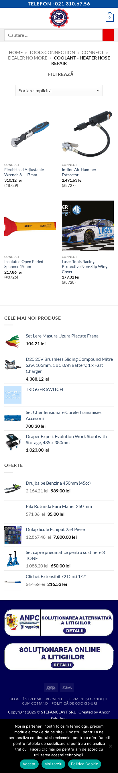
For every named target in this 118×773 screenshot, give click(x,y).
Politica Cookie (84, 764)
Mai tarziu (53, 764)
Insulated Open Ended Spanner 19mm (23, 264)
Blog (14, 699)
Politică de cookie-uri (74, 703)
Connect (93, 52)
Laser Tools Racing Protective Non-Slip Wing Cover (84, 266)
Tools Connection (52, 52)
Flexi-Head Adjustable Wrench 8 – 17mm (24, 172)
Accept (29, 764)
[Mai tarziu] (110, 747)
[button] (7, 18)
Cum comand (35, 703)
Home (16, 52)
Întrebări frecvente (44, 699)
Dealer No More (27, 57)
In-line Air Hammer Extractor (79, 172)
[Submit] (108, 35)
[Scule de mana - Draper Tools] (59, 18)
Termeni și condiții (87, 699)
